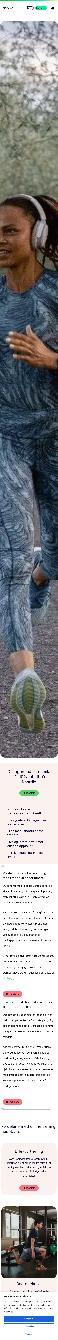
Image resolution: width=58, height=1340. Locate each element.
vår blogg (8, 978)
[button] (52, 9)
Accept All (29, 1318)
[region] (29, 1316)
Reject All (29, 1334)
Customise (29, 1326)
